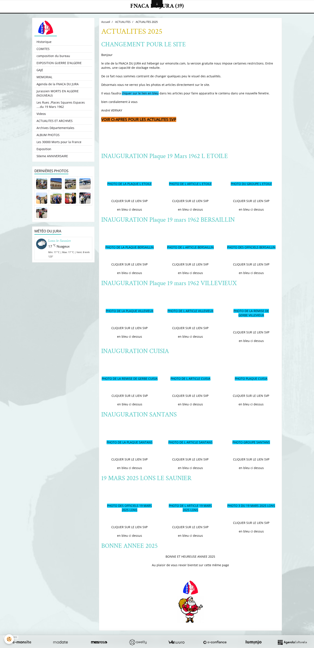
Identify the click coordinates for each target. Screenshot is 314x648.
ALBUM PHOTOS (48, 135)
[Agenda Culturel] (292, 642)
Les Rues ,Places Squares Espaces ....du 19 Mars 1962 (61, 104)
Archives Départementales (55, 128)
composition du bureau (53, 56)
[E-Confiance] (215, 642)
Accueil (105, 22)
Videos (41, 114)
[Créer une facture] (176, 642)
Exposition (44, 149)
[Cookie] (9, 639)
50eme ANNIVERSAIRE (52, 156)
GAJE (40, 70)
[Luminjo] (254, 642)
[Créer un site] (22, 642)
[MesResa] (99, 642)
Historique (44, 42)
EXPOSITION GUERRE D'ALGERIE (59, 63)
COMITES (43, 49)
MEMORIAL (44, 77)
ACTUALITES (123, 22)
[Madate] (60, 642)
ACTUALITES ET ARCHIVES (55, 121)
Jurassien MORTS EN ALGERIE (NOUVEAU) (58, 93)
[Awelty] (138, 642)
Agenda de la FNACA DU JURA (58, 84)
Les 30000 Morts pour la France (59, 142)
